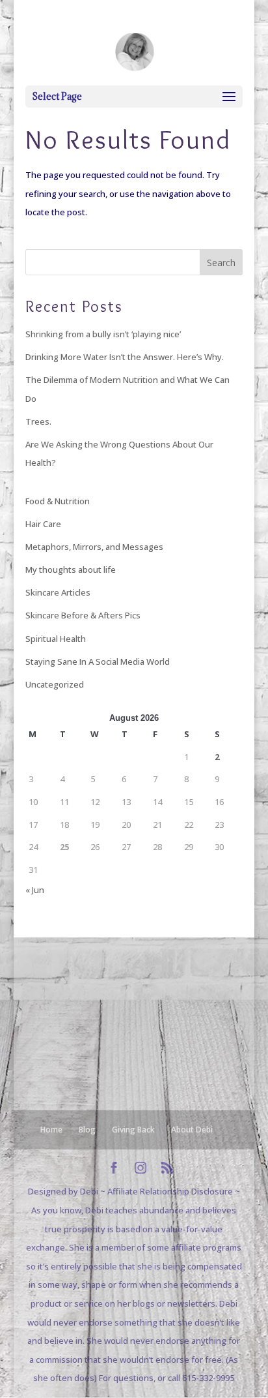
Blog (87, 1129)
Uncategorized (54, 684)
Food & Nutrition (57, 501)
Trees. (38, 421)
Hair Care (43, 524)
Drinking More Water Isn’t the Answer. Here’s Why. (124, 357)
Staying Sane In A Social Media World (97, 661)
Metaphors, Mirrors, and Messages (94, 547)
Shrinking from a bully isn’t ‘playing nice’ (103, 334)
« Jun (34, 890)
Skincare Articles (57, 592)
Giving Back (133, 1129)
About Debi (192, 1129)
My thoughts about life (70, 569)
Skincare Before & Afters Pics (83, 615)
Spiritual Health (55, 639)
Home (51, 1129)
